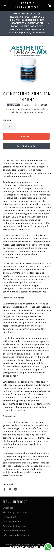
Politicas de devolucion (15, 526)
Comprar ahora (26, 146)
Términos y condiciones (15, 512)
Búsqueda (8, 507)
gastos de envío (37, 109)
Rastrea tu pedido (12, 521)
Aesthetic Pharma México (27, 5)
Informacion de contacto (16, 535)
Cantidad (7, 120)
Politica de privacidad (14, 530)
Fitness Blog (9, 517)
